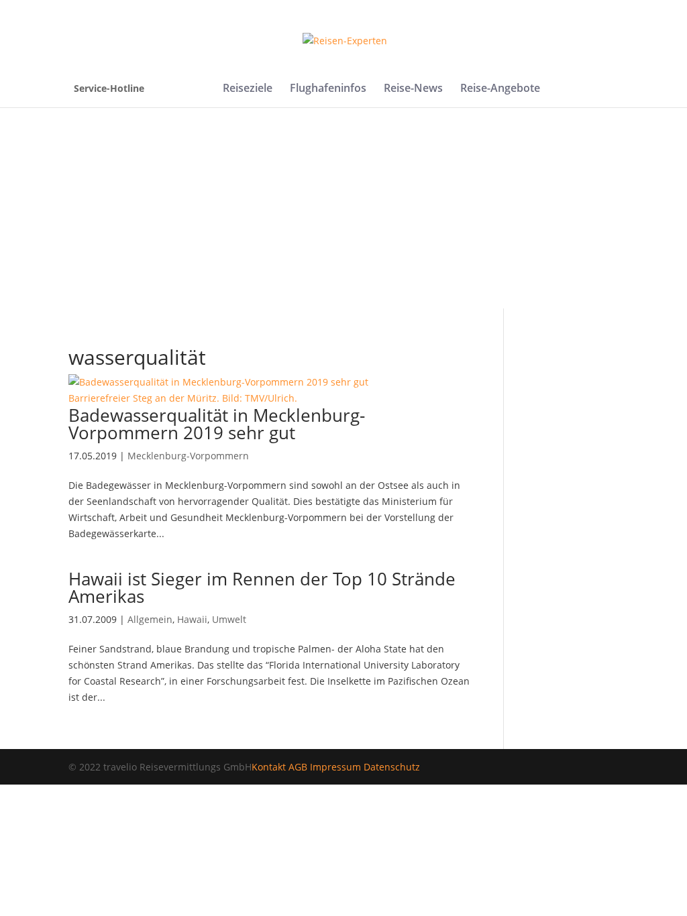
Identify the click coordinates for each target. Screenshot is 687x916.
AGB (297, 766)
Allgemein (149, 619)
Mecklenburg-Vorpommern (188, 455)
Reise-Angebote (500, 89)
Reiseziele (247, 89)
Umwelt (229, 619)
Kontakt (269, 766)
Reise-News (413, 89)
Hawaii (192, 619)
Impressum (335, 766)
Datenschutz (392, 766)
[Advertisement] (343, 208)
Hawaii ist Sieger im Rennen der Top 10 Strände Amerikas (262, 587)
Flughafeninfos (328, 89)
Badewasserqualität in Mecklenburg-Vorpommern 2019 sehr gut (216, 424)
